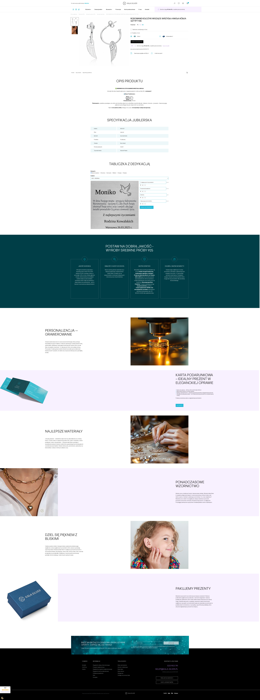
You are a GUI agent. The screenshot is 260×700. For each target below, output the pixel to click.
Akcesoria (109, 9)
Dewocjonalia (98, 9)
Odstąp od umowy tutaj (124, 675)
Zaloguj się (120, 673)
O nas (140, 9)
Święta (125, 173)
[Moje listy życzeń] (179, 3)
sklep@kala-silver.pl (166, 669)
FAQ (94, 675)
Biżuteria (87, 9)
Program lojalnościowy (98, 667)
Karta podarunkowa (129, 9)
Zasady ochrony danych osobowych (149, 647)
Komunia (109, 173)
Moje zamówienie (122, 665)
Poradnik (95, 677)
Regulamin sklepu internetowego (101, 665)
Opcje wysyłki (166, 46)
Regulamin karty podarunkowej (101, 671)
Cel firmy (84, 667)
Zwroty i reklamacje (123, 667)
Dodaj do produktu (146, 207)
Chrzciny (102, 173)
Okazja (119, 173)
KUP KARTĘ (179, 405)
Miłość (114, 173)
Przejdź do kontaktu (167, 678)
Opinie (84, 669)
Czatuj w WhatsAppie (167, 682)
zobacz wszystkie (5, 691)
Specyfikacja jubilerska (87, 72)
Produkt (72, 72)
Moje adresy (121, 671)
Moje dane (120, 669)
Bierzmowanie (95, 173)
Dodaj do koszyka (137, 41)
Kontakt (147, 9)
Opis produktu (78, 72)
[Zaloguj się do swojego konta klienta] (183, 3)
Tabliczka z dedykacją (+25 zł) (139, 29)
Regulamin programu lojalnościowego (102, 669)
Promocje (118, 9)
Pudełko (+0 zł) (135, 33)
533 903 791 (146, 49)
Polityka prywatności (98, 673)
